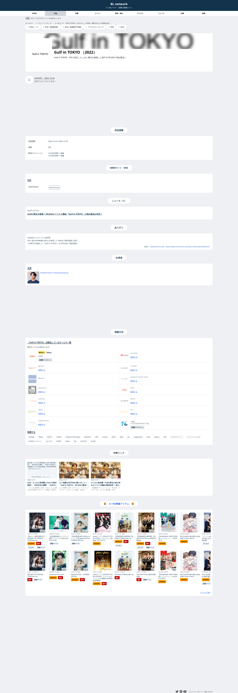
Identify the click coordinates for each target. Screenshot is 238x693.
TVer (165, 437)
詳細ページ (41, 547)
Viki (75, 441)
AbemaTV (87, 437)
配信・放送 (119, 13)
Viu (128, 437)
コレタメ (31, 547)
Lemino (104, 437)
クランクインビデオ (193, 437)
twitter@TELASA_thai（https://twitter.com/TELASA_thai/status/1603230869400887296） (180, 247)
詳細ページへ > (45, 360)
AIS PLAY (83, 441)
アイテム (140, 13)
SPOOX (58, 441)
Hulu (148, 437)
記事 (182, 13)
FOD (96, 437)
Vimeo (67, 441)
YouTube (31, 437)
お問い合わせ (208, 692)
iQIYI (121, 437)
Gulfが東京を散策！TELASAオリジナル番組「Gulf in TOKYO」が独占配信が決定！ (65, 214)
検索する (133, 357)
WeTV (114, 437)
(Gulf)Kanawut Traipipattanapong (54, 273)
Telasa (41, 437)
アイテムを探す (205, 592)
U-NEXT (58, 437)
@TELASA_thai (54, 188)
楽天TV (49, 437)
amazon (31, 543)
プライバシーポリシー (195, 692)
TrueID (93, 441)
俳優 (76, 13)
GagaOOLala (138, 437)
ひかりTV (49, 441)
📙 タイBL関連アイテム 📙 (119, 503)
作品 (55, 13)
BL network (119, 4)
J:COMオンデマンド (35, 441)
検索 (203, 13)
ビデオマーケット (177, 437)
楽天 (38, 543)
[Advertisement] (119, 105)
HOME (34, 13)
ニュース (161, 13)
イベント (98, 13)
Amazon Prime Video (73, 437)
